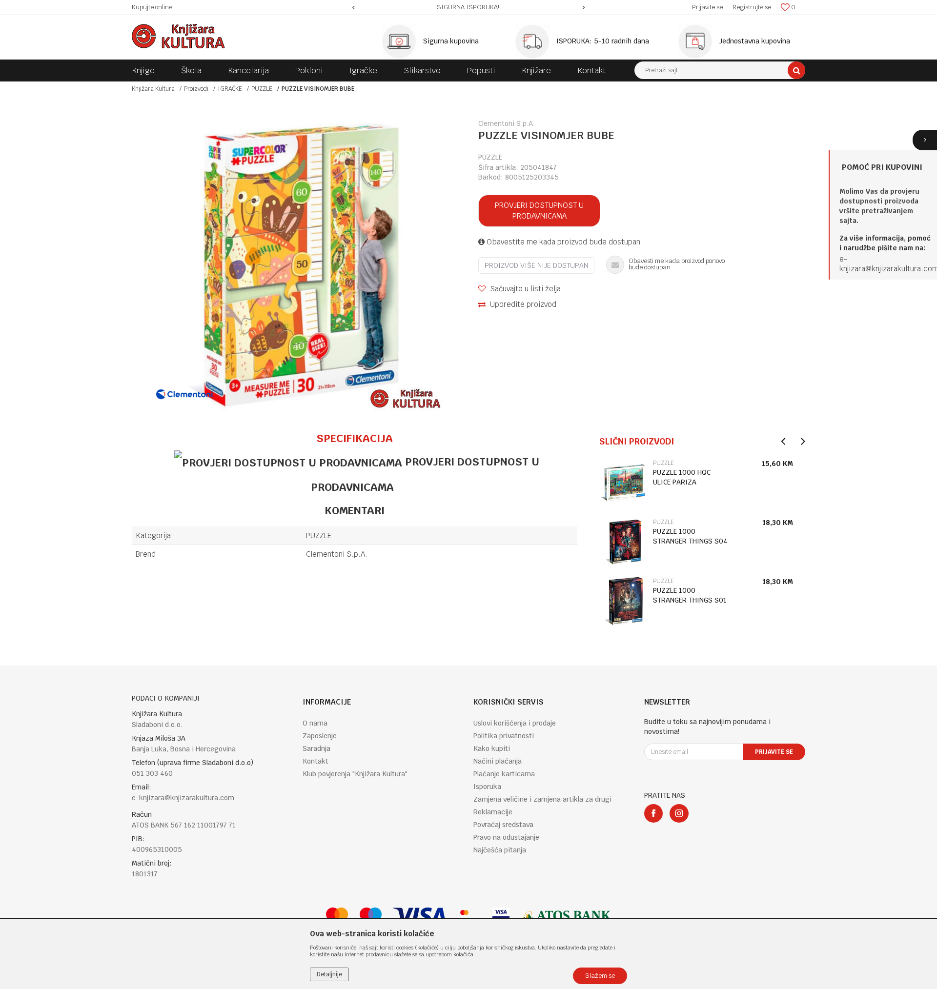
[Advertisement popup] (468, 494)
